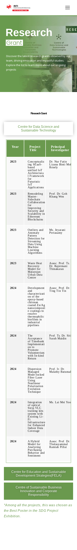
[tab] (38, 128)
